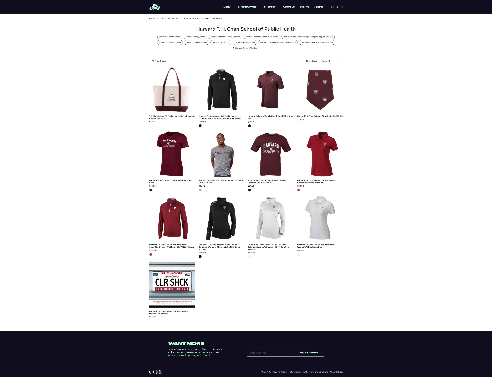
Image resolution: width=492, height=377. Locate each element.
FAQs (305, 372)
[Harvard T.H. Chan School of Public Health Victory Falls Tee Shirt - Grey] (200, 190)
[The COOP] (154, 7)
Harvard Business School (169, 37)
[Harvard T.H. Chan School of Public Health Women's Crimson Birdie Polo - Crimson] (298, 190)
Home (152, 18)
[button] (341, 6)
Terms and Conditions (318, 372)
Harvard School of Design (246, 48)
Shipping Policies (280, 372)
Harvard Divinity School (195, 37)
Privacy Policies (336, 372)
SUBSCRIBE (309, 352)
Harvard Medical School (245, 42)
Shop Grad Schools (169, 18)
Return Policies (295, 372)
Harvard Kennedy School (196, 42)
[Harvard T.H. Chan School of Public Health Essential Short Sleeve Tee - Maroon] (249, 190)
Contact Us (266, 372)
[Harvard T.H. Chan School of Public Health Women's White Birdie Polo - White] (298, 254)
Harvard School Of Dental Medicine (225, 37)
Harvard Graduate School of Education (262, 37)
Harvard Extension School (170, 42)
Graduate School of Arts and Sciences (317, 42)
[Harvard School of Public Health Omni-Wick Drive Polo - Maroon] (249, 125)
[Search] (332, 6)
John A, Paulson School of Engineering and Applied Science (308, 37)
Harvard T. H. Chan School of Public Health (278, 42)
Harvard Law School (220, 42)
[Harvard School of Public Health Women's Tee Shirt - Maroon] (150, 190)
